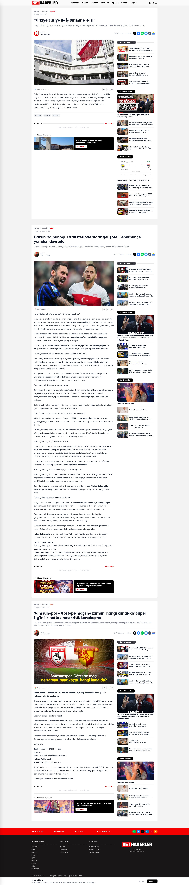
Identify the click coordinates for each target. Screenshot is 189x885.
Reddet (141, 881)
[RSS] (156, 831)
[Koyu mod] (150, 3)
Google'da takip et (43, 89)
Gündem (75, 3)
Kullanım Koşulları (94, 849)
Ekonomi (105, 3)
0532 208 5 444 (39, 876)
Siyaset (94, 3)
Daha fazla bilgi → (89, 882)
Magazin (123, 3)
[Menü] (156, 2)
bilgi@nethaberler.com (58, 876)
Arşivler (81, 831)
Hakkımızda (64, 852)
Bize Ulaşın (39, 831)
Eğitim (34, 863)
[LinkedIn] (147, 831)
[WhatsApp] (134, 831)
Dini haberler (36, 869)
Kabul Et (152, 881)
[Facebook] (138, 831)
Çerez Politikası (94, 847)
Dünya (85, 3)
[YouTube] (151, 831)
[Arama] (153, 3)
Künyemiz (60, 831)
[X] (143, 831)
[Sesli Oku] (104, 89)
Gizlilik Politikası (105, 831)
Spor (114, 3)
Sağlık (33, 866)
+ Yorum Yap (109, 123)
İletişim (62, 847)
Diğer (133, 3)
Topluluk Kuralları (94, 852)
